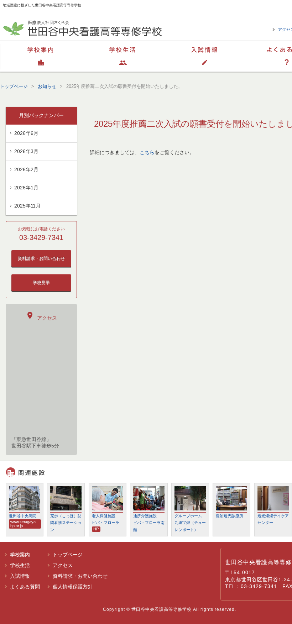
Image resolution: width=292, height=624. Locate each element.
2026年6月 (26, 133)
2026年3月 (26, 151)
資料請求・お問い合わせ (41, 258)
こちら (147, 152)
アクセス (41, 316)
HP (96, 529)
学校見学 (41, 282)
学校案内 (41, 56)
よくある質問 (25, 586)
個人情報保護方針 (73, 586)
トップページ (14, 86)
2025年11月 (27, 206)
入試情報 (205, 56)
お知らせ (47, 86)
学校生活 (123, 56)
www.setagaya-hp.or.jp (23, 524)
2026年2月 (26, 169)
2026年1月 (26, 187)
